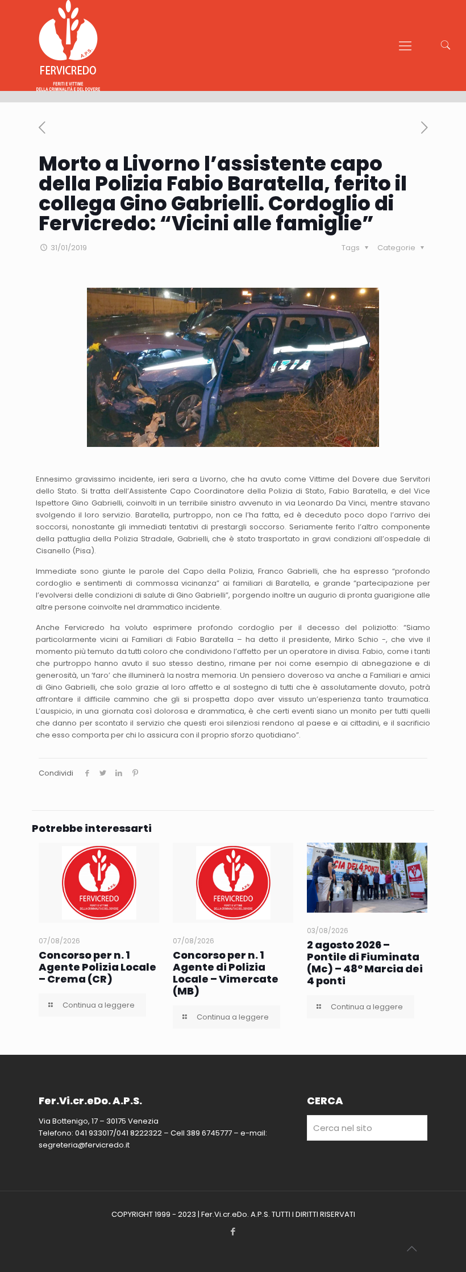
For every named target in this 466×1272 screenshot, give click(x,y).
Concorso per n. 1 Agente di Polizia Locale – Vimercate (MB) (225, 973)
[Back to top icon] (411, 1249)
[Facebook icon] (233, 1231)
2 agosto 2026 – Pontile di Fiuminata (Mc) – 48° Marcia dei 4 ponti (365, 963)
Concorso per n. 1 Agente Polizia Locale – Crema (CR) (97, 967)
